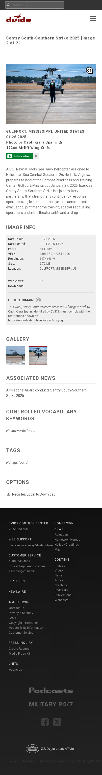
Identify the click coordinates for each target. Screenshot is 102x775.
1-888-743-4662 (19, 561)
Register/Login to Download (33, 494)
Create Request (19, 648)
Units (13, 663)
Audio (59, 580)
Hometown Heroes (67, 539)
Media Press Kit (19, 653)
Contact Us (16, 608)
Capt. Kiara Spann (40, 142)
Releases (61, 534)
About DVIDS (19, 602)
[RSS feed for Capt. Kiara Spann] (61, 142)
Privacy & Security (21, 613)
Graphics (61, 585)
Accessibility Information (26, 627)
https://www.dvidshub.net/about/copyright (37, 320)
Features (17, 581)
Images (60, 565)
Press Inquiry (21, 643)
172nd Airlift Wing (23, 148)
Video (59, 570)
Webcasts (62, 600)
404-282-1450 (18, 529)
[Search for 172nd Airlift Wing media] (43, 148)
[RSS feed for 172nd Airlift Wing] (48, 148)
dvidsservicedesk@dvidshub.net (31, 545)
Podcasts (61, 590)
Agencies (15, 669)
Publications (63, 595)
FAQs (12, 618)
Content (62, 559)
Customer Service (21, 632)
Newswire (17, 591)
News (58, 575)
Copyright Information (24, 623)
